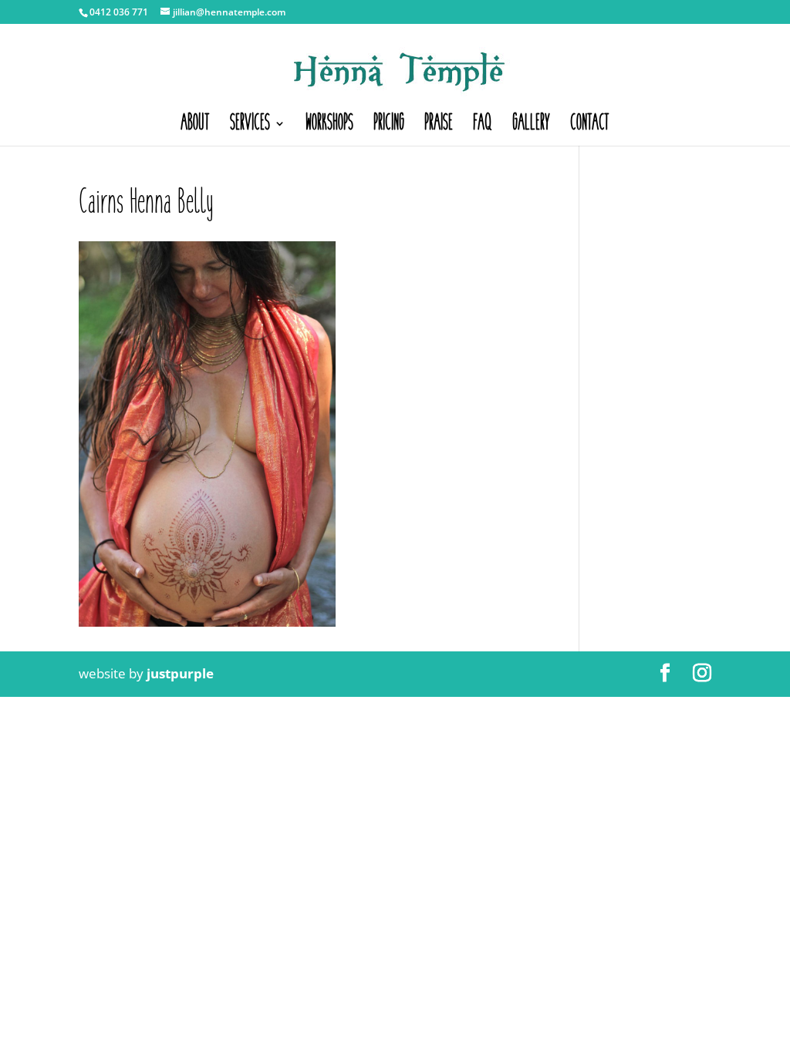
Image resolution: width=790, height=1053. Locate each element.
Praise (438, 127)
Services (250, 127)
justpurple (180, 673)
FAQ (482, 127)
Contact (589, 127)
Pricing (388, 127)
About (195, 127)
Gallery (531, 127)
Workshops (329, 127)
